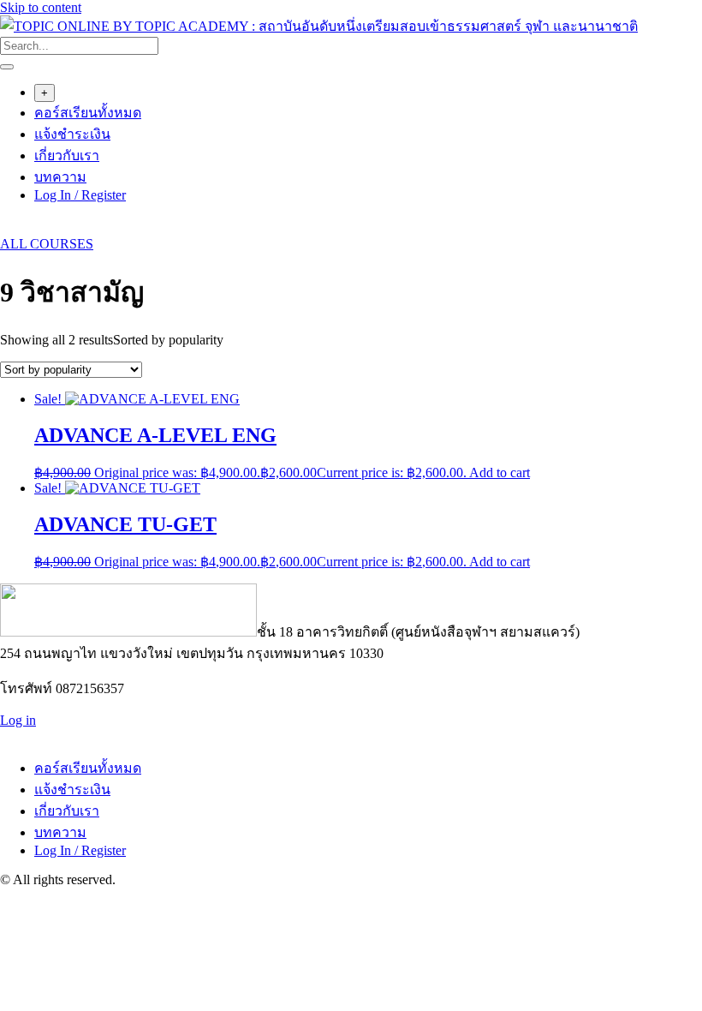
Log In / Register (80, 195)
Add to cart (499, 472)
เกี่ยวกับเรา (66, 155)
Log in (18, 720)
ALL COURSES (46, 243)
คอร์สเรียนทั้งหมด (87, 112)
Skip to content (40, 7)
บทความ (60, 177)
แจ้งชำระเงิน (72, 134)
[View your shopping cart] (9, 228)
